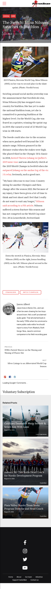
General (6, 16)
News (13, 16)
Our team (28, 577)
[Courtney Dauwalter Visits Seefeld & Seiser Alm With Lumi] (25, 421)
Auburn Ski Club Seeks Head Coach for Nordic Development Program (24, 473)
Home (10, 577)
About (19, 577)
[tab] (5, 377)
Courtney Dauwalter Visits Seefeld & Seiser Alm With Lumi (25, 425)
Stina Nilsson (10, 292)
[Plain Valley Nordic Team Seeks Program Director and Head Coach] (25, 503)
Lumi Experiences (41, 434)
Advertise (39, 577)
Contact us (34, 580)
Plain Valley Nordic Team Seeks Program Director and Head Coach (23, 507)
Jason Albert (7, 34)
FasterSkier (43, 483)
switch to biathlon (30, 292)
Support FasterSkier (19, 580)
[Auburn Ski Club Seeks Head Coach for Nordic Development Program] (25, 462)
